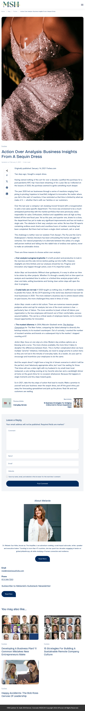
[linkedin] (7, 193)
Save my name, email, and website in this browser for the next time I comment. (35, 477)
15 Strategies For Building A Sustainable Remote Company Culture (61, 651)
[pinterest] (7, 187)
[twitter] (7, 181)
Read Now (8, 594)
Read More (42, 559)
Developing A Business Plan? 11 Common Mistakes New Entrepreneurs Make (19, 651)
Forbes (4, 146)
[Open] (82, 5)
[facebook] (7, 175)
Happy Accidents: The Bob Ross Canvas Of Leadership (20, 694)
